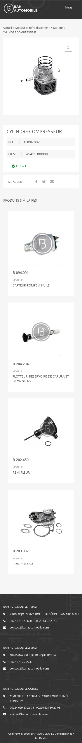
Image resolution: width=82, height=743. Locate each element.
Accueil (7, 28)
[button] (68, 7)
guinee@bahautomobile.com (29, 714)
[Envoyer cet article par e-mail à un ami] (51, 181)
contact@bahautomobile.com (29, 627)
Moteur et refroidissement (32, 28)
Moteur (58, 28)
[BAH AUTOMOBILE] (20, 12)
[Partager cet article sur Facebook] (35, 181)
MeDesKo (41, 738)
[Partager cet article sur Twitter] (43, 181)
